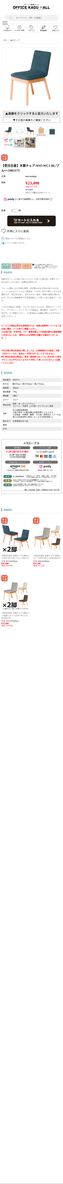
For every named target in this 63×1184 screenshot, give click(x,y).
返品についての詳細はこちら (18, 238)
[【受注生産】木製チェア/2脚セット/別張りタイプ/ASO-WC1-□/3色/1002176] (15, 609)
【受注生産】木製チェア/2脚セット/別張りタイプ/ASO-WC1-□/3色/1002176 (15, 615)
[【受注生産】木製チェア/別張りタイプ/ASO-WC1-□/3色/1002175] (47, 551)
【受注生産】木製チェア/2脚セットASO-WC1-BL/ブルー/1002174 (15, 557)
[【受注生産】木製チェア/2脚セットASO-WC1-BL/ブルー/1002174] (15, 551)
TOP (5, 40)
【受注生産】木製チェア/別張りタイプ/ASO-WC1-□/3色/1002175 (47, 557)
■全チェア (15, 40)
